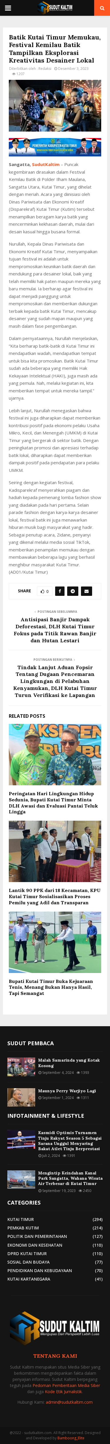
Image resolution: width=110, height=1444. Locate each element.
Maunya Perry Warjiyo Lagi (67, 1090)
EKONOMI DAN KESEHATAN (34, 1245)
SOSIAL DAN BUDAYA (28, 1262)
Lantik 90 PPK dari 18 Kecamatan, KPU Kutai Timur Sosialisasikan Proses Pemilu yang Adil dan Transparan (55, 896)
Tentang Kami (55, 1355)
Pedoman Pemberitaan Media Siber (66, 1385)
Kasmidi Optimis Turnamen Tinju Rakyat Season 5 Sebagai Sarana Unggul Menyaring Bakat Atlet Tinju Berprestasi (70, 1140)
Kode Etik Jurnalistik (63, 1391)
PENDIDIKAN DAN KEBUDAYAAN (39, 1270)
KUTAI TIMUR (20, 1219)
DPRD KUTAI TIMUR (27, 1253)
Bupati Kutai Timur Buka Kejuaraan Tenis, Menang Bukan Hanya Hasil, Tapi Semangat (51, 987)
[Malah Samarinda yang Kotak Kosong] (21, 1066)
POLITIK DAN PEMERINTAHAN (37, 1236)
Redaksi (44, 68)
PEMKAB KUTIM (23, 1228)
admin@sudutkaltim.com (69, 1402)
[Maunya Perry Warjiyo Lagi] (21, 1097)
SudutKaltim (46, 164)
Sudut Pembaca (30, 1043)
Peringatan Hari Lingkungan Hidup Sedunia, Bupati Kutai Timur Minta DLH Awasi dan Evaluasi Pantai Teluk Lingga (53, 803)
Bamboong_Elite (70, 1438)
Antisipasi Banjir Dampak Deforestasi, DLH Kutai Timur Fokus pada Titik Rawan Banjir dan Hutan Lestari (55, 630)
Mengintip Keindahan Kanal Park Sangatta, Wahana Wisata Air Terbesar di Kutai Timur (70, 1178)
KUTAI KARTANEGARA (28, 1279)
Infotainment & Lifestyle (45, 1115)
